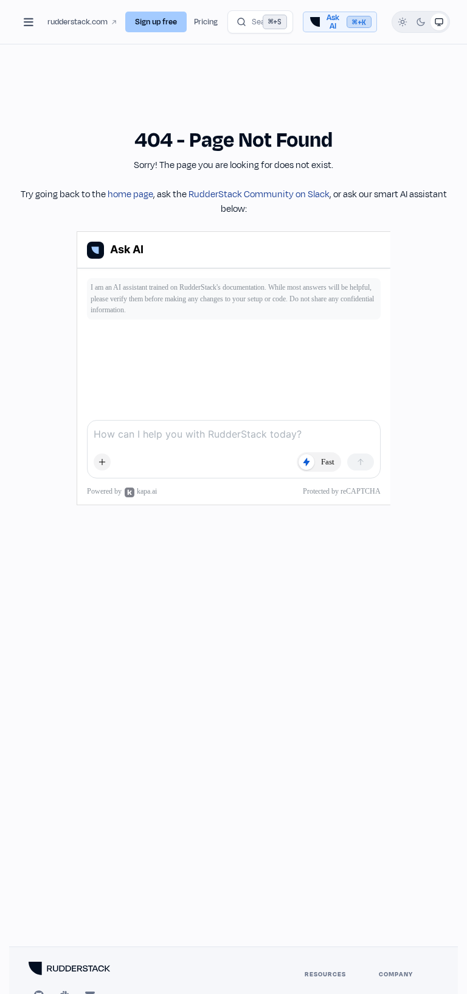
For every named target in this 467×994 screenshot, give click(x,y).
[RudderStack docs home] (83, 968)
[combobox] (260, 22)
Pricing (206, 21)
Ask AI (346, 22)
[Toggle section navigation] (28, 21)
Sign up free (156, 21)
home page (130, 194)
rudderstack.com (77, 21)
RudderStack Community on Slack (259, 194)
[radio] (402, 21)
